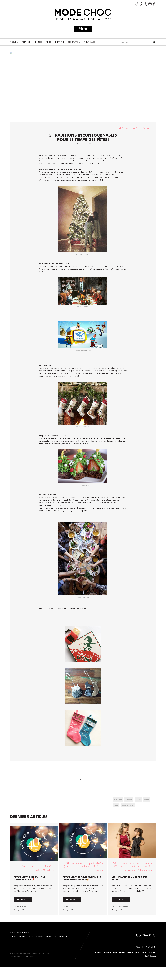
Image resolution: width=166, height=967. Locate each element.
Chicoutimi (97, 952)
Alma (115, 952)
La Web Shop (28, 956)
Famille (135, 128)
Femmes (26, 42)
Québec (144, 952)
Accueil (14, 42)
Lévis (137, 952)
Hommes (38, 42)
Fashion (97, 867)
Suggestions (127, 805)
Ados (48, 42)
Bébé (115, 863)
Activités (123, 128)
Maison (145, 128)
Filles (116, 867)
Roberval (130, 952)
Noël (116, 805)
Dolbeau (122, 952)
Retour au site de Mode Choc (21, 4)
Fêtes (138, 799)
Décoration (74, 42)
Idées (146, 799)
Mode (37, 870)
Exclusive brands (72, 867)
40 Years (70, 863)
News (98, 870)
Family (87, 867)
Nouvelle (47, 870)
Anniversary (84, 863)
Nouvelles (89, 42)
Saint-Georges (150, 956)
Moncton (152, 952)
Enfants (59, 42)
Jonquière (107, 952)
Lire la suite (23, 900)
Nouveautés (130, 870)
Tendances (145, 870)
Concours (36, 867)
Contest (97, 863)
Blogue (83, 29)
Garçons (127, 867)
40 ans (25, 867)
